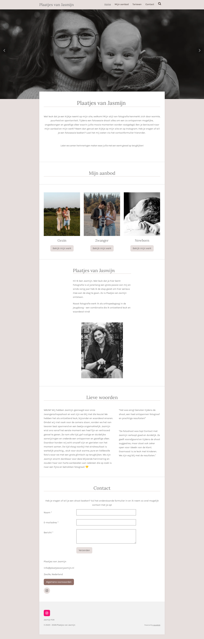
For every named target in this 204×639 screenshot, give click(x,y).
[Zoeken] (159, 3)
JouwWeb (156, 625)
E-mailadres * (51, 522)
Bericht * (48, 532)
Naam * (48, 512)
